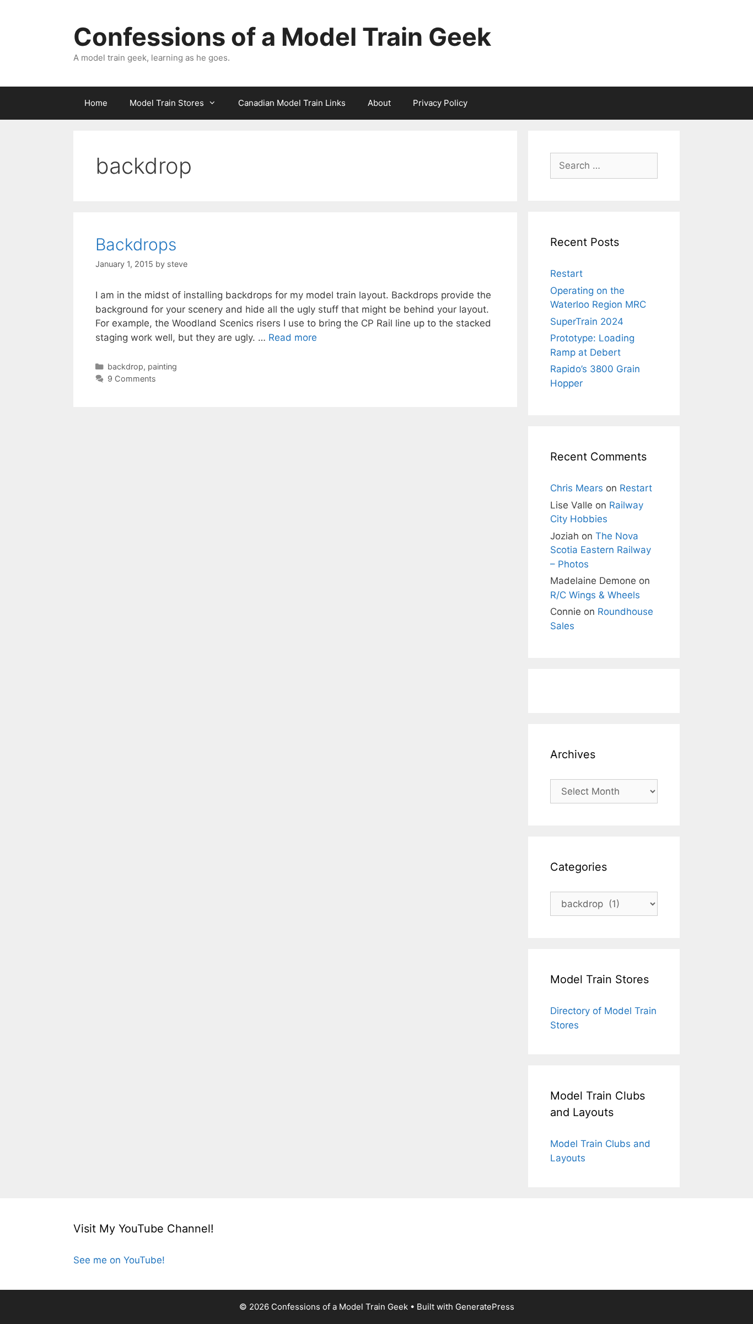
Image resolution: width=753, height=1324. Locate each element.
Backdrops (135, 244)
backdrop (125, 366)
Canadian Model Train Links (292, 103)
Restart (566, 273)
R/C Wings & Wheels (595, 595)
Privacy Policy (440, 103)
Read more (292, 337)
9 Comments (131, 378)
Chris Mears (576, 488)
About (379, 103)
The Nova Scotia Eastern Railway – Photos (600, 550)
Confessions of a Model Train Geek (282, 37)
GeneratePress (484, 1306)
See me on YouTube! (119, 1260)
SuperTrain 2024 (586, 321)
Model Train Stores (167, 103)
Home (95, 103)
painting (162, 366)
